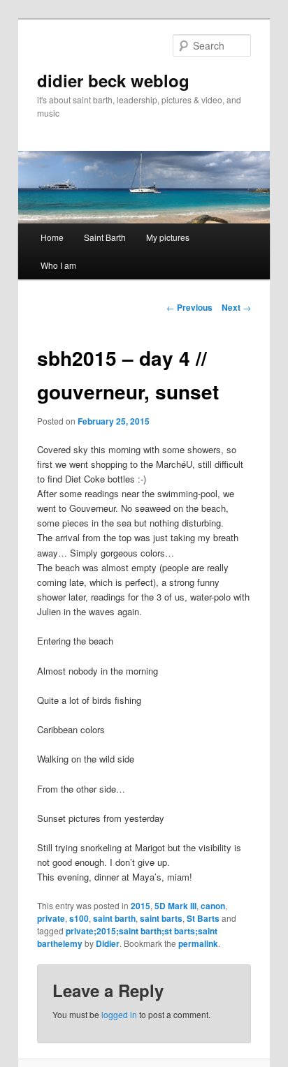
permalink (198, 943)
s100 (79, 918)
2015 (140, 905)
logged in (119, 1014)
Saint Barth (105, 237)
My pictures (167, 237)
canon (213, 905)
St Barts (203, 918)
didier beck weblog (113, 80)
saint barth (114, 918)
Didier (108, 943)
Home (52, 237)
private (51, 918)
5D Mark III (175, 905)
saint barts (161, 918)
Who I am (58, 265)
